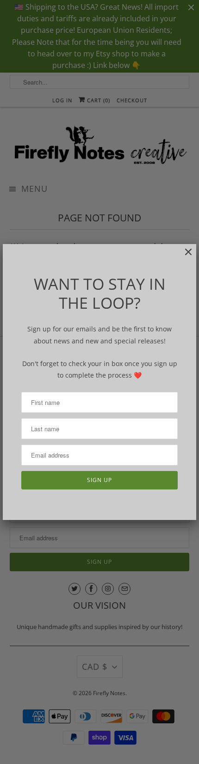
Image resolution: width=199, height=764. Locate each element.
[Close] (184, 256)
